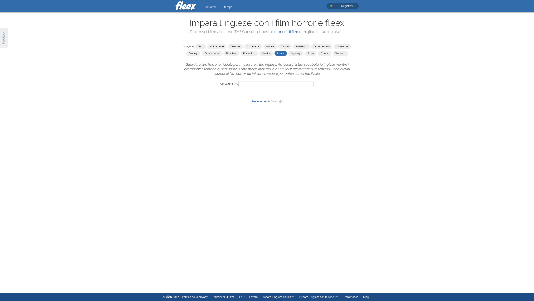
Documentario (322, 46)
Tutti (200, 46)
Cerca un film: (229, 83)
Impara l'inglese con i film (278, 296)
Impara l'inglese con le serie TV (318, 296)
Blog (366, 296)
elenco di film (286, 31)
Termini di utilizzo (223, 296)
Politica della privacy (195, 296)
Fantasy (193, 53)
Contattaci (211, 7)
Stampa (227, 7)
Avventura (342, 46)
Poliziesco (301, 46)
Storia (310, 53)
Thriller (285, 46)
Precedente (259, 101)
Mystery (296, 53)
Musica (266, 53)
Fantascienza (211, 53)
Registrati (347, 6)
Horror (280, 53)
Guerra (325, 53)
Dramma (235, 46)
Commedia (253, 46)
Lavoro (253, 296)
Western (340, 53)
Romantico (249, 53)
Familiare (231, 53)
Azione (270, 46)
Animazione (217, 46)
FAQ (241, 296)
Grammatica (350, 296)
